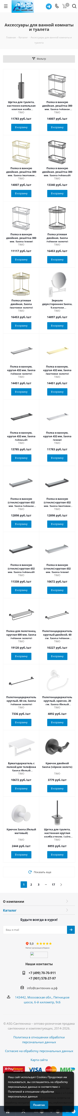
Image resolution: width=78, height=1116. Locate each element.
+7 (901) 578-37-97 (42, 978)
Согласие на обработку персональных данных (39, 1051)
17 (53, 884)
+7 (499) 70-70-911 (42, 973)
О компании (13, 901)
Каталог (10, 910)
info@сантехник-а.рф (42, 988)
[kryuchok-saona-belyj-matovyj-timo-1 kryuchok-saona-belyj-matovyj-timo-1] (21, 813)
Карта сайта (39, 1060)
